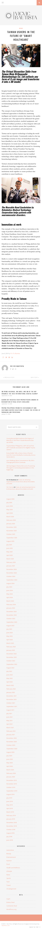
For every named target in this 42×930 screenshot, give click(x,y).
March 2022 (10, 685)
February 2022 (11, 689)
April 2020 (9, 766)
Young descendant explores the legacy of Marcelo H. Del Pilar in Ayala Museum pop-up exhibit (20, 440)
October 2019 (10, 787)
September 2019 (11, 791)
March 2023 (10, 643)
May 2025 (9, 552)
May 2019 (9, 805)
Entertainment (11, 857)
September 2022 (11, 664)
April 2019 (9, 808)
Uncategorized (11, 889)
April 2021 (9, 724)
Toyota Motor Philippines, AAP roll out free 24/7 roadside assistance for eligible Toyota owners (20, 448)
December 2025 (11, 527)
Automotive (10, 850)
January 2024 (10, 608)
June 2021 (9, 717)
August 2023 (10, 626)
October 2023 (10, 619)
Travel (8, 885)
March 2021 (10, 728)
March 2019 (10, 812)
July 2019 (9, 798)
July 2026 (9, 502)
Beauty (8, 854)
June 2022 (9, 675)
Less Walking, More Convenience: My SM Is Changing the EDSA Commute (20, 461)
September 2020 (11, 749)
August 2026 (10, 499)
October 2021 (10, 703)
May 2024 (9, 594)
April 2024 (9, 597)
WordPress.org (11, 909)
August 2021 (10, 710)
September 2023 (11, 622)
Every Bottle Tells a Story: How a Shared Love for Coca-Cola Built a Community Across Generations (20, 455)
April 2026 (9, 513)
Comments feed (11, 906)
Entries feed (10, 902)
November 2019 (11, 784)
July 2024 (9, 587)
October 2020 (10, 745)
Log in (8, 899)
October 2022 (10, 661)
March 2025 (10, 559)
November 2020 (11, 742)
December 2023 (11, 611)
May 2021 (9, 720)
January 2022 (10, 692)
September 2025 (11, 538)
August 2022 (10, 668)
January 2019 (10, 819)
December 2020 (11, 738)
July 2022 (9, 671)
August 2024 (10, 583)
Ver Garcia (9, 487)
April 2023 (9, 640)
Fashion (9, 861)
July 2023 (9, 629)
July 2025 (9, 545)
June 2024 (9, 590)
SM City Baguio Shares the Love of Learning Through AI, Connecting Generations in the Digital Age (20, 468)
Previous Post (9, 377)
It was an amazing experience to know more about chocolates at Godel (20, 481)
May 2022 (9, 678)
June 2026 (9, 506)
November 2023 (11, 615)
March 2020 (10, 770)
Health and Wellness (13, 868)
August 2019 (10, 794)
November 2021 (11, 699)
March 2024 (10, 601)
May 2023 (9, 636)
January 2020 (10, 777)
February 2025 (11, 562)
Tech (8, 882)
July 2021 (9, 713)
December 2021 (11, 696)
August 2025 (10, 541)
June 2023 (9, 633)
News (21, 28)
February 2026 (11, 520)
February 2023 (11, 647)
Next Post (34, 377)
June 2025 (9, 548)
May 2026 (9, 509)
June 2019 (9, 801)
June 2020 (9, 759)
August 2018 (10, 833)
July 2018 (9, 837)
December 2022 (11, 654)
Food (8, 864)
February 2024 (11, 604)
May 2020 (9, 763)
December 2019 (11, 780)
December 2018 (11, 822)
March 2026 (10, 517)
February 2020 (11, 773)
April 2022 (9, 682)
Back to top (34, 927)
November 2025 (11, 531)
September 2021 (11, 706)
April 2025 (9, 555)
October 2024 (10, 576)
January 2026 (10, 524)
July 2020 (9, 756)
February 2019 (11, 815)
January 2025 (10, 566)
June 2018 (9, 840)
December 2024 (11, 569)
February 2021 (11, 731)
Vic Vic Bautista (15, 353)
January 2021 (10, 735)
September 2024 (11, 580)
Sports (8, 878)
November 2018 (11, 826)
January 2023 (10, 650)
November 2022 (11, 657)
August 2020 (10, 752)
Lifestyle (9, 871)
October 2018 (10, 829)
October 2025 (10, 534)
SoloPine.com (6, 925)
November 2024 (11, 573)
